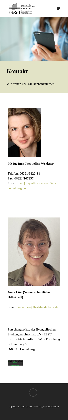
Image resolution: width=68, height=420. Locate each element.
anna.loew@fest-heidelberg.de (37, 307)
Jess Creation (53, 406)
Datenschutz (26, 406)
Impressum (14, 406)
